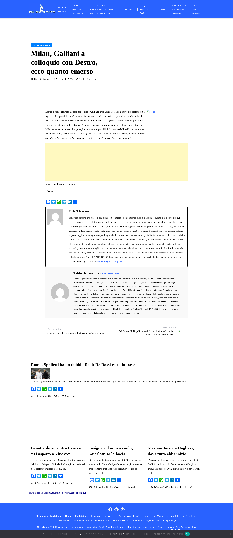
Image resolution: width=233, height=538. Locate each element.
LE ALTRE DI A (41, 45)
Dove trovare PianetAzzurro (132, 516)
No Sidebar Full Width (117, 520)
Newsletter (191, 516)
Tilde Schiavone (41, 79)
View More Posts (110, 273)
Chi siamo (95, 516)
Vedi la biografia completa (109, 261)
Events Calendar (158, 516)
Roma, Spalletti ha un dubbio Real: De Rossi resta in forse (83, 364)
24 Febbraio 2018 (159, 487)
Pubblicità (137, 520)
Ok (187, 534)
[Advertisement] (116, 162)
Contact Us (109, 516)
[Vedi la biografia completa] (123, 261)
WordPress (175, 527)
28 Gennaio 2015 (64, 79)
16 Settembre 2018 (102, 487)
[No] (229, 534)
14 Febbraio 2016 (42, 396)
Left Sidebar (176, 516)
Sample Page (169, 520)
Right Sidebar (152, 520)
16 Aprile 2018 (41, 483)
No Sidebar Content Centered (87, 520)
